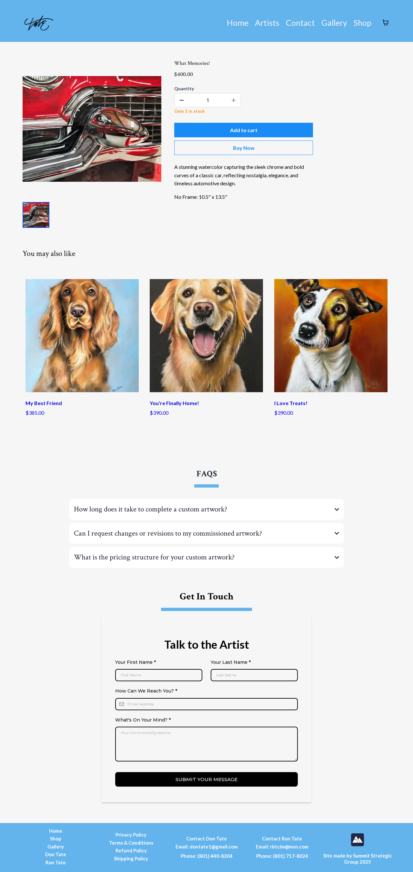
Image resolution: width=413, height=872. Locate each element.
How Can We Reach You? (146, 691)
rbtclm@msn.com (289, 846)
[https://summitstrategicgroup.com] (357, 839)
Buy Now (244, 148)
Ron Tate (55, 862)
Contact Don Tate (206, 838)
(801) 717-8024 (290, 856)
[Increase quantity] (233, 100)
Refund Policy (131, 850)
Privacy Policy (131, 835)
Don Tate (55, 854)
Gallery (334, 22)
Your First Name (135, 662)
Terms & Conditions (131, 843)
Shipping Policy (131, 858)
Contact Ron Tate (282, 838)
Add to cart (243, 130)
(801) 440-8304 (215, 856)
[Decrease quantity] (181, 100)
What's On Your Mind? (143, 720)
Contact (300, 22)
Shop (362, 22)
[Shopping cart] (385, 22)
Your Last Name (231, 662)
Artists (267, 22)
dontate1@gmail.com (214, 846)
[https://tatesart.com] (38, 22)
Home (237, 22)
